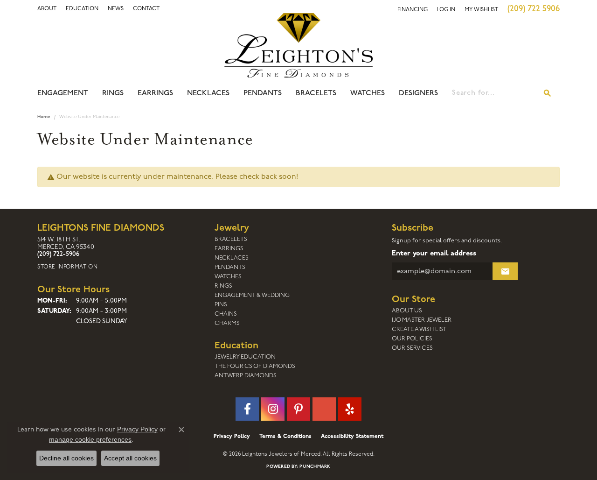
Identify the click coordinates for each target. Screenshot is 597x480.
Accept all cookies (130, 458)
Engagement (62, 93)
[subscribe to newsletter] (505, 271)
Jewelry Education (245, 357)
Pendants (262, 93)
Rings (113, 93)
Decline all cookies (66, 458)
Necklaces (208, 93)
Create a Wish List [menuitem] (419, 329)
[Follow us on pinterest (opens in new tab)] (298, 409)
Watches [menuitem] (228, 277)
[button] (46, 9)
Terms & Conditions (285, 436)
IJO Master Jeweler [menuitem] (421, 320)
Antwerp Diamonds (246, 376)
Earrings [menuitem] (229, 249)
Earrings (155, 93)
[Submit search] (547, 93)
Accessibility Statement (352, 436)
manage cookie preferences (90, 439)
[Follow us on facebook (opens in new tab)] (247, 409)
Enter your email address (434, 253)
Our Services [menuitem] (412, 348)
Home (43, 117)
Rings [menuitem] (223, 286)
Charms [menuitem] (227, 323)
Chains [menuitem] (226, 314)
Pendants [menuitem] (230, 267)
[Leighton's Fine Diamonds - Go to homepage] (298, 45)
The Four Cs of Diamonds (255, 366)
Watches (367, 93)
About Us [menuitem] (407, 311)
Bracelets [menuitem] (231, 239)
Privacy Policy (232, 436)
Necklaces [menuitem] (232, 258)
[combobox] (494, 93)
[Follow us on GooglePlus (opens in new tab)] (324, 409)
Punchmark (314, 466)
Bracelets (316, 93)
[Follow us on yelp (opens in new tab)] (349, 409)
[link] (82, 9)
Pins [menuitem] (221, 305)
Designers (418, 93)
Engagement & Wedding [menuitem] (252, 295)
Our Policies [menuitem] (412, 339)
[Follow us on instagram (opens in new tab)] (273, 409)
